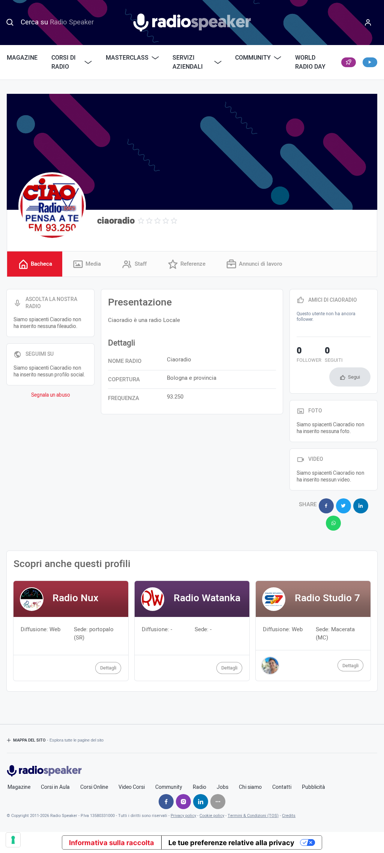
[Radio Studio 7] (313, 631)
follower (309, 355)
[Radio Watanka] (192, 631)
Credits (289, 815)
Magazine (22, 57)
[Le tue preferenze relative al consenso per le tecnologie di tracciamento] (13, 840)
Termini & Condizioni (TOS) (253, 815)
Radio (199, 787)
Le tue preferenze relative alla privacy (231, 842)
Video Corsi (131, 787)
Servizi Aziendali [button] (187, 62)
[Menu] (367, 22)
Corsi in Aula (55, 787)
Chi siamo (250, 787)
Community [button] (253, 57)
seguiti (334, 355)
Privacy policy (183, 815)
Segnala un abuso (50, 395)
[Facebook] (166, 801)
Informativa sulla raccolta (111, 842)
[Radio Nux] (71, 631)
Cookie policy (212, 815)
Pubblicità (313, 787)
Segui (354, 377)
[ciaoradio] (52, 206)
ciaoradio (116, 220)
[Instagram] (183, 801)
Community (168, 787)
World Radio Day (310, 62)
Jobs (222, 787)
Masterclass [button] (127, 57)
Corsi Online (94, 787)
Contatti (281, 787)
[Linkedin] (200, 801)
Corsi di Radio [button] (63, 62)
